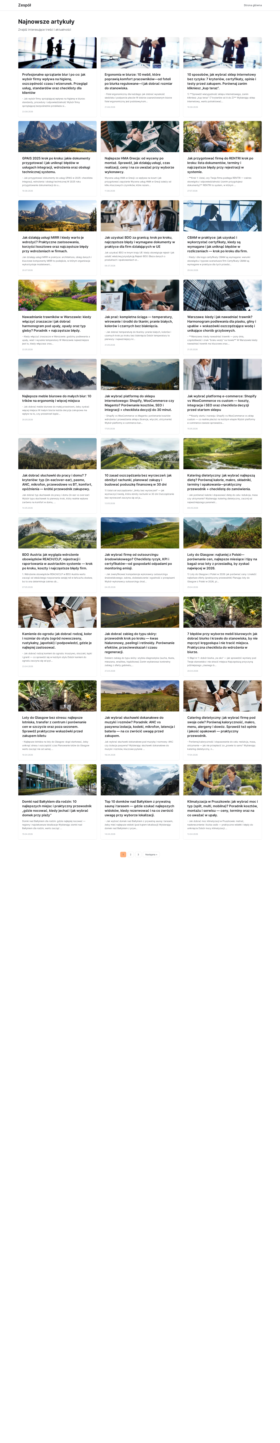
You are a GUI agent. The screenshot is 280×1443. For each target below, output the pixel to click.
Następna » (151, 854)
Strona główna (253, 5)
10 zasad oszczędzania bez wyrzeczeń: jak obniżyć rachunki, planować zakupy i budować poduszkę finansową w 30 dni (138, 479)
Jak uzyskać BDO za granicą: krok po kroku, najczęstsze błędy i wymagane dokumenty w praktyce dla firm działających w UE (140, 242)
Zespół (24, 5)
